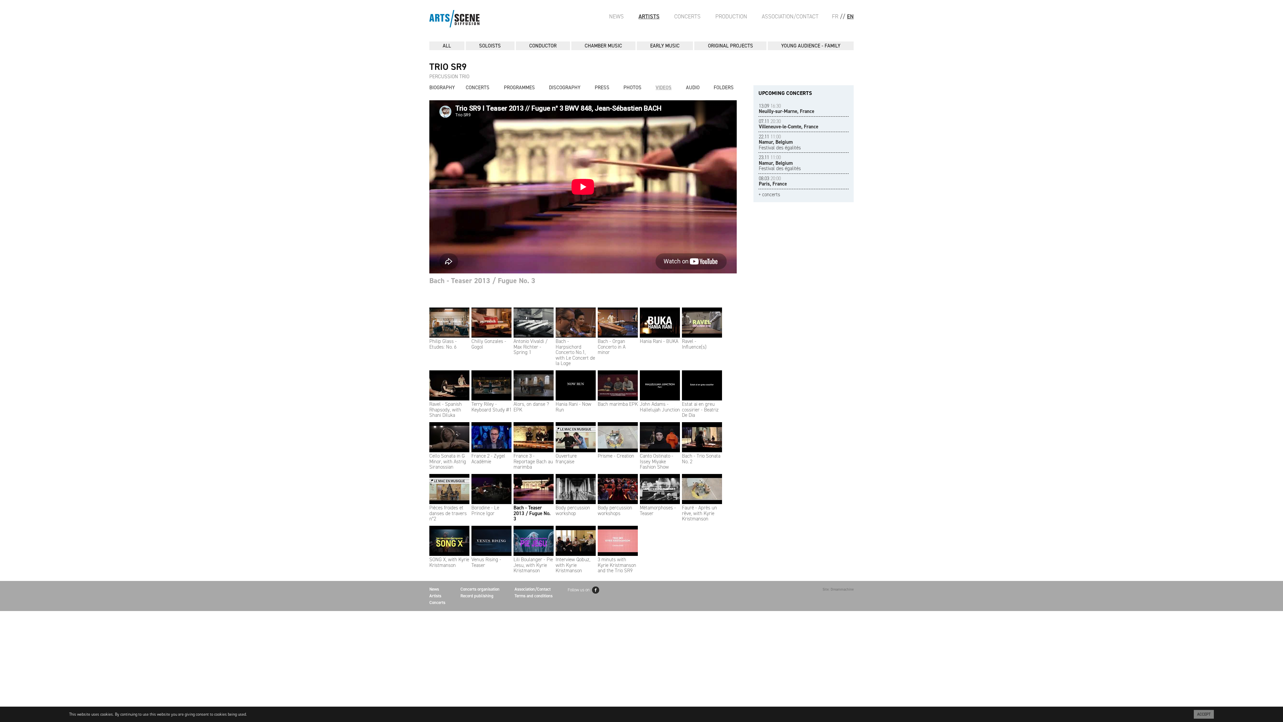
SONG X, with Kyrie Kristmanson (449, 562)
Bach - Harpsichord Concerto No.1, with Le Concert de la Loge (575, 352)
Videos (664, 87)
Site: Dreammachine (838, 589)
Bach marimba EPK (618, 404)
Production (731, 16)
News (616, 16)
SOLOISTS (490, 45)
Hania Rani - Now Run (573, 407)
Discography (564, 87)
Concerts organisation (480, 589)
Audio (693, 87)
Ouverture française (566, 459)
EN (850, 16)
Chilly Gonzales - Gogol (488, 344)
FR (835, 16)
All (447, 45)
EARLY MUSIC (665, 45)
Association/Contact (790, 16)
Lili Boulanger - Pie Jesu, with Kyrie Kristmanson (533, 565)
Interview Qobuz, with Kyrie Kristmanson (573, 565)
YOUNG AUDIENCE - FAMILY (810, 45)
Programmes (519, 87)
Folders (724, 87)
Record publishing (476, 596)
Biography (442, 87)
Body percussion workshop (573, 510)
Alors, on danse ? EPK (531, 407)
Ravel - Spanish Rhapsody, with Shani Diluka (445, 409)
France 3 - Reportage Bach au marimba (533, 461)
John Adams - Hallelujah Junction (660, 407)
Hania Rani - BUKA (659, 341)
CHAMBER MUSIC (603, 45)
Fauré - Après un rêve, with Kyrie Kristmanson (699, 513)
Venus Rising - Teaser (486, 562)
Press (602, 87)
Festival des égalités (780, 142)
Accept (1203, 714)
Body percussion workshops (615, 510)
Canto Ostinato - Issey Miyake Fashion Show (656, 461)
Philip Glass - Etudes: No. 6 (443, 344)
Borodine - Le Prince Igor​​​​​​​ (485, 510)
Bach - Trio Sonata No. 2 (701, 459)
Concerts (687, 16)
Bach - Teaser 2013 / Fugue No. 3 (532, 513)
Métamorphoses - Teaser (658, 510)
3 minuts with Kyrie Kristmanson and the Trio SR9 (617, 565)
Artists (649, 16)
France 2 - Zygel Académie (488, 459)
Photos (632, 87)
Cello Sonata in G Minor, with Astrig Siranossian (447, 461)
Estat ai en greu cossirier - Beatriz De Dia (700, 409)
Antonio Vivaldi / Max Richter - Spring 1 (531, 347)
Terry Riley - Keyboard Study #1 (491, 407)
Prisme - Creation (616, 456)
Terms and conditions (534, 596)
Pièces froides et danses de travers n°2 (448, 513)
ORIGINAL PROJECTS (730, 45)
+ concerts (769, 195)
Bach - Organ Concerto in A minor (611, 347)
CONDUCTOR (543, 45)
